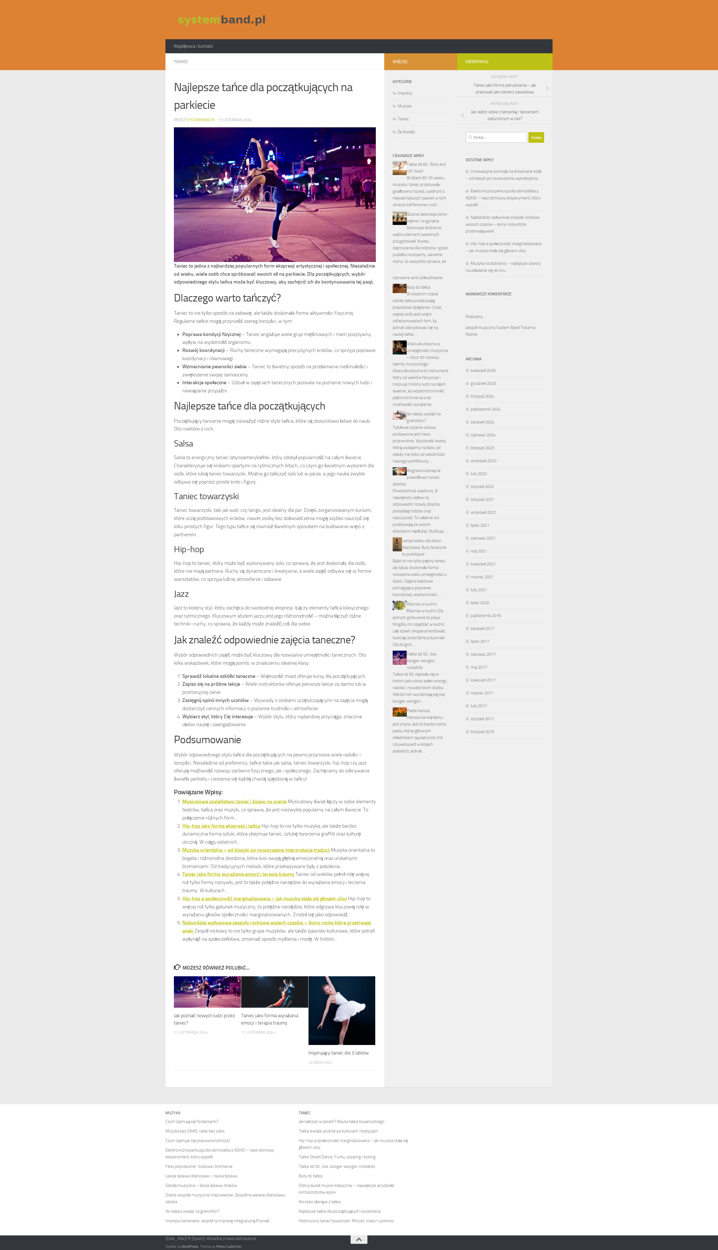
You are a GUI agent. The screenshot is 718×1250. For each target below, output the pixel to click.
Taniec (181, 61)
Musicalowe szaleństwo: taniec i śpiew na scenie (234, 801)
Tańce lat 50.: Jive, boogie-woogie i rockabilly (422, 661)
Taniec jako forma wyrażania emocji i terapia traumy (238, 874)
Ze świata (406, 131)
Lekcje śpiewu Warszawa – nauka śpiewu (201, 1175)
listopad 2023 (482, 447)
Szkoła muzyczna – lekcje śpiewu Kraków (201, 1185)
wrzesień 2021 (483, 512)
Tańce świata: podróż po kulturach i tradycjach (338, 1131)
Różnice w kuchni (422, 604)
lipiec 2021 (480, 525)
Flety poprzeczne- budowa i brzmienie (199, 1166)
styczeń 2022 (482, 486)
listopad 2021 (482, 499)
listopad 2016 (482, 731)
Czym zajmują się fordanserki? (191, 1121)
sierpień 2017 (482, 628)
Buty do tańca (418, 287)
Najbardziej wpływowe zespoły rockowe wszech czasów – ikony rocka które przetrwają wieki (503, 224)
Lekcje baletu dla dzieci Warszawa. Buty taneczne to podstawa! (424, 547)
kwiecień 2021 (483, 564)
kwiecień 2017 (483, 680)
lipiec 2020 (480, 602)
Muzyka (404, 106)
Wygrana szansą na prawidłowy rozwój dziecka (416, 477)
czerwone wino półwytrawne (418, 277)
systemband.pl (200, 120)
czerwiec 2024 (483, 435)
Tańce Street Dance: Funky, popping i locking (337, 1156)
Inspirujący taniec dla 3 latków (339, 1053)
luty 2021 (479, 589)
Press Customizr (228, 1246)
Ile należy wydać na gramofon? (192, 1211)
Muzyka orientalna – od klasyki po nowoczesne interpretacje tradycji (256, 850)
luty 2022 (479, 473)
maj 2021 (479, 551)
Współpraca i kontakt (193, 46)
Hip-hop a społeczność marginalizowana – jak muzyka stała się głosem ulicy (264, 899)
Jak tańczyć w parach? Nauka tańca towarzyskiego (342, 1121)
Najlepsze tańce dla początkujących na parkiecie (340, 1211)
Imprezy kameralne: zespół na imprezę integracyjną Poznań (217, 1220)
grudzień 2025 (483, 383)
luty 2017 (479, 705)
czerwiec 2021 (483, 538)
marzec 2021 (482, 576)
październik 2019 (486, 615)
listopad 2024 (482, 396)
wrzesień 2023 (483, 460)
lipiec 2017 (480, 641)
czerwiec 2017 (483, 654)
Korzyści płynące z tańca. (320, 1201)
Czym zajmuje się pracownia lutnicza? (197, 1140)
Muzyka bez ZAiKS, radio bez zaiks (195, 1131)
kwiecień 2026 (483, 370)
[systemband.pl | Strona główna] (221, 19)
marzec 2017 (482, 693)
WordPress (189, 1246)
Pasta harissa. (419, 710)
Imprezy (405, 93)
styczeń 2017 (482, 718)
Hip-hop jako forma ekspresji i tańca (221, 826)
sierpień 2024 (482, 422)
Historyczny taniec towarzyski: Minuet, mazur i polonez (346, 1220)
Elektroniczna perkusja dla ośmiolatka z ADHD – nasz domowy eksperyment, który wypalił (503, 197)
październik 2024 (486, 409)
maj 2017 (479, 667)
